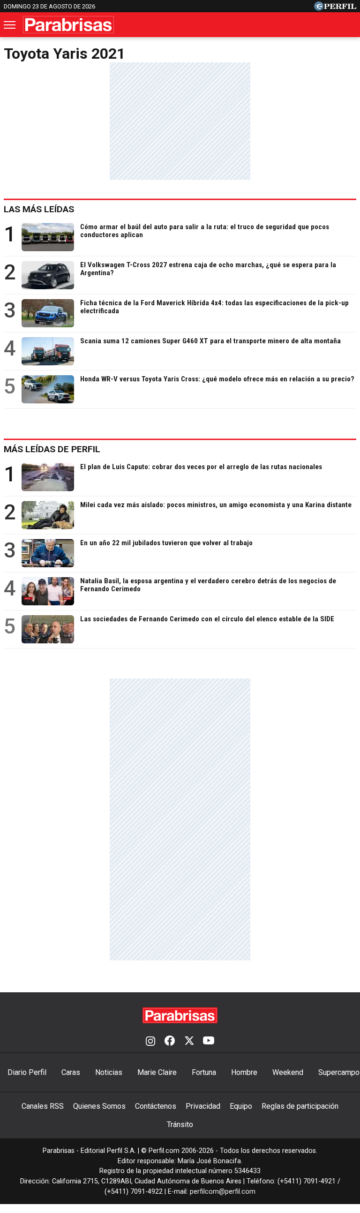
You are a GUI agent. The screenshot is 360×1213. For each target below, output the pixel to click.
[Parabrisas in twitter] (189, 1041)
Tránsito (180, 1124)
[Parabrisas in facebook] (170, 1041)
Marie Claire (157, 1072)
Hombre (244, 1072)
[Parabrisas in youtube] (208, 1041)
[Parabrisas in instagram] (150, 1041)
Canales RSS (43, 1106)
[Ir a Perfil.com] (335, 8)
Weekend (287, 1072)
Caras (70, 1072)
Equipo (241, 1106)
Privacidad (203, 1106)
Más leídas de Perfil (52, 449)
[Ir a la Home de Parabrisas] (68, 25)
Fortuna (204, 1072)
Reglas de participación (300, 1106)
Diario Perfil (27, 1072)
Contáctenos (155, 1106)
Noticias (108, 1072)
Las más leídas (39, 209)
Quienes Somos (99, 1106)
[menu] (10, 24)
